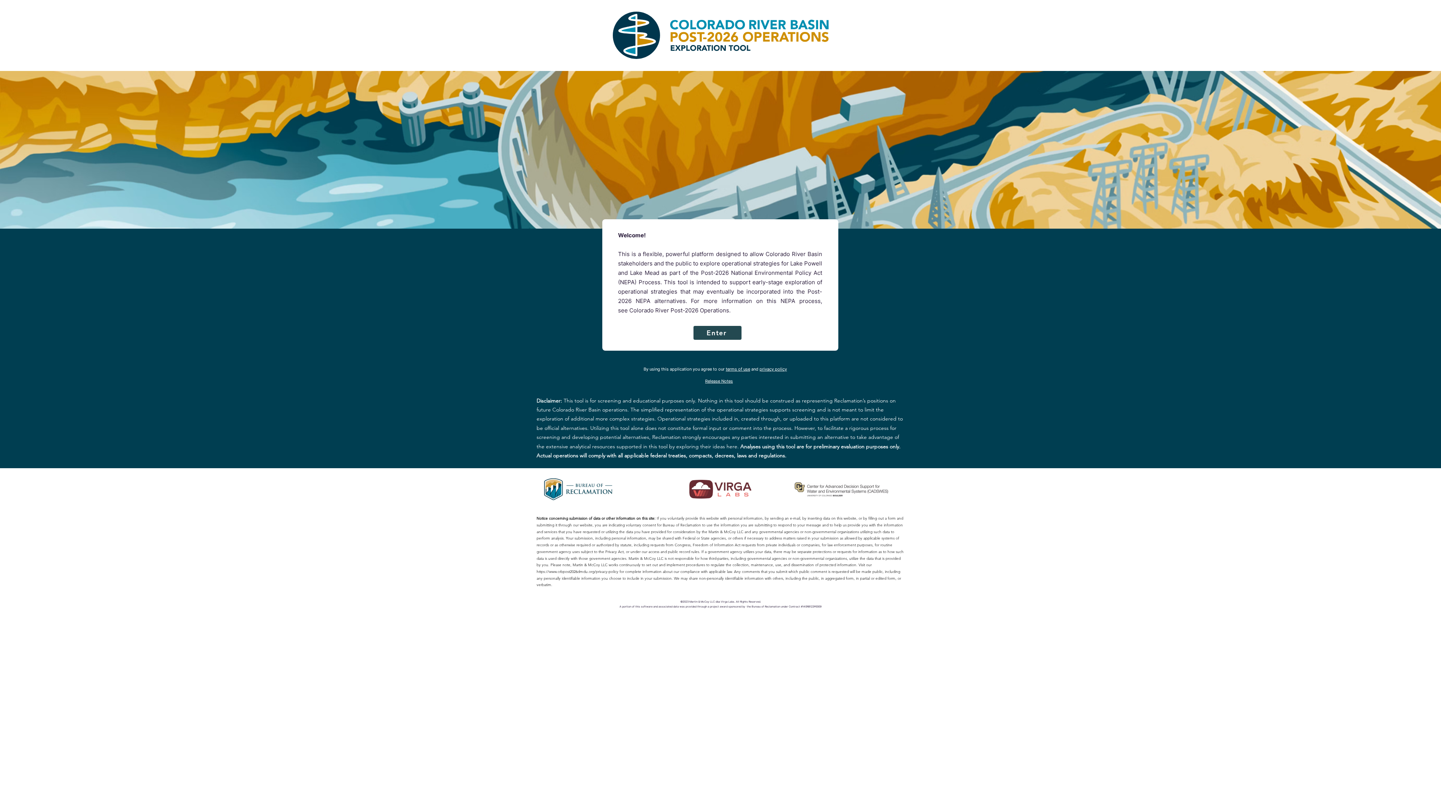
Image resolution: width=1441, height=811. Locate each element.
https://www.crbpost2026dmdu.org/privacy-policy (577, 571)
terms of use (738, 369)
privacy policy (773, 369)
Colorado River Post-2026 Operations (679, 310)
